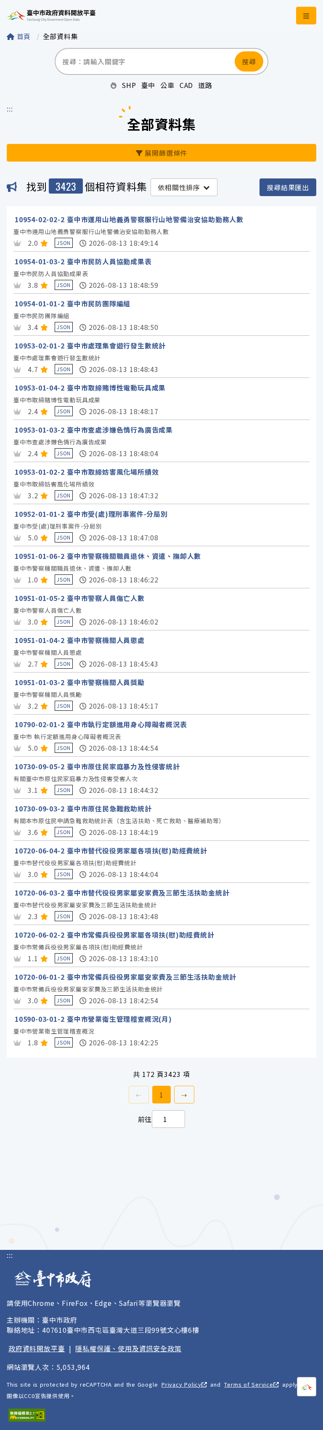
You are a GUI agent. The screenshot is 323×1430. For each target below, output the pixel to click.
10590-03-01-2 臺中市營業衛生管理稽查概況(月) (93, 1019)
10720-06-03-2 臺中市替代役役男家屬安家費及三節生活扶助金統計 (122, 893)
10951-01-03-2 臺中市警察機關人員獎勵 (80, 682)
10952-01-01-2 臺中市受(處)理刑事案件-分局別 (91, 514)
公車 (167, 85)
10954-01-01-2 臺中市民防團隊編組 (72, 303)
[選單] (306, 15)
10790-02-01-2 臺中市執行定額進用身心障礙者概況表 (101, 724)
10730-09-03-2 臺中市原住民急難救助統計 (83, 808)
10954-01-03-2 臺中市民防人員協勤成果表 (83, 261)
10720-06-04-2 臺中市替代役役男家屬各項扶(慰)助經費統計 (111, 850)
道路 (205, 85)
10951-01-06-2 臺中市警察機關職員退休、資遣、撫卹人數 (108, 556)
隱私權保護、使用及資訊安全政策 (128, 1348)
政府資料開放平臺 (36, 1348)
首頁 (23, 36)
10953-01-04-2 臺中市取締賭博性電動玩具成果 (90, 388)
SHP (129, 85)
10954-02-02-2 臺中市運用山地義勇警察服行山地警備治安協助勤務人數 (129, 219)
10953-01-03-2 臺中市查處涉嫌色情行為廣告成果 (94, 430)
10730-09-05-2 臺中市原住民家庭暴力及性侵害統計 (97, 766)
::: (10, 109)
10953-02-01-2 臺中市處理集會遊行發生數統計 (90, 345)
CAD (186, 85)
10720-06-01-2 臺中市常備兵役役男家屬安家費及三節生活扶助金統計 (125, 977)
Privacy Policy (181, 1384)
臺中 (148, 85)
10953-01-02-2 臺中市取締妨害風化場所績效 (87, 472)
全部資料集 (60, 36)
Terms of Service (248, 1384)
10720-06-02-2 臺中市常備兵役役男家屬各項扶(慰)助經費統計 (114, 935)
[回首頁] (51, 15)
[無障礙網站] (27, 1415)
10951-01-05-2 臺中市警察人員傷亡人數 (80, 598)
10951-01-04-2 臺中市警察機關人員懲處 (80, 640)
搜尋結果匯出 (288, 187)
